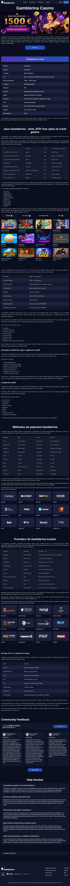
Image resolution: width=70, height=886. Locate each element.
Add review (60, 726)
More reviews (35, 769)
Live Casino (25, 215)
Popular (8, 215)
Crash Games (42, 215)
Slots (59, 215)
